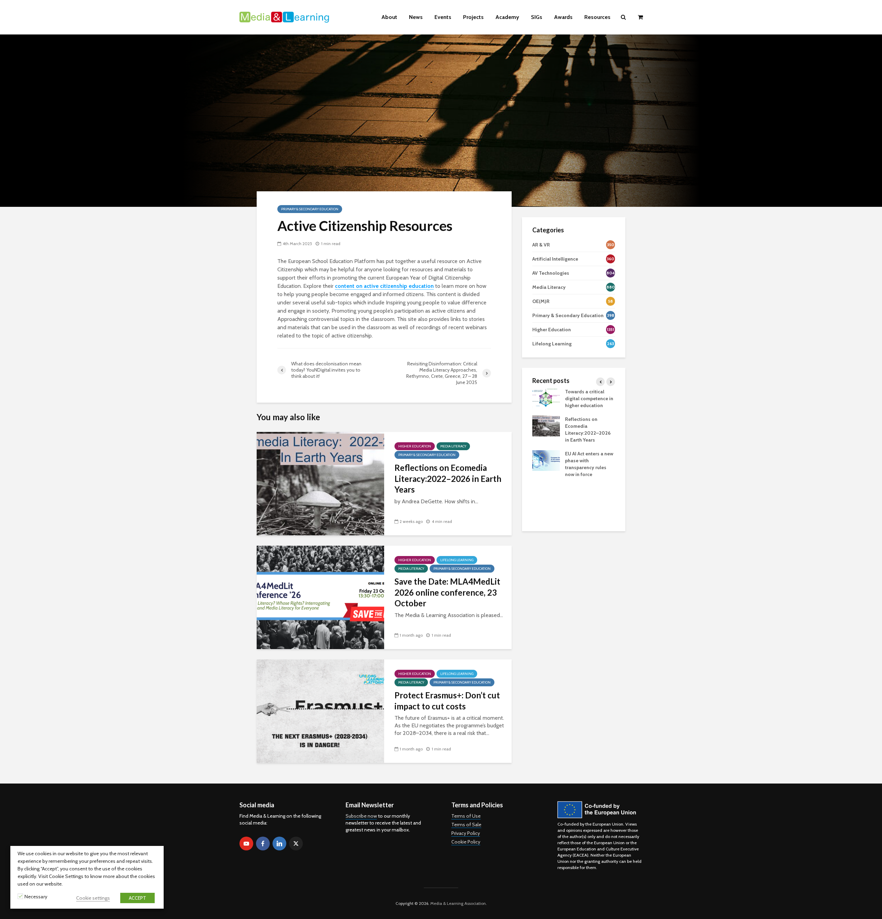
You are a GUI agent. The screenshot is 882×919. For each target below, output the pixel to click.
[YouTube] (246, 843)
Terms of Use (466, 816)
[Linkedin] (279, 843)
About (389, 17)
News (416, 17)
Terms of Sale (466, 824)
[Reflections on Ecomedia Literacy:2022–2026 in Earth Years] (320, 483)
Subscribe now (361, 816)
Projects (473, 17)
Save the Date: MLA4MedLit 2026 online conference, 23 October (447, 592)
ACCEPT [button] (137, 898)
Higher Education (414, 446)
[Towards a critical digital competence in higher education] (546, 398)
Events (442, 17)
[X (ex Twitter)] (296, 843)
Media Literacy (453, 446)
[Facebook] (263, 843)
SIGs (536, 17)
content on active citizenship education (384, 286)
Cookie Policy (465, 842)
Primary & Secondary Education (309, 209)
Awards (563, 17)
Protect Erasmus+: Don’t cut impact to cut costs (447, 700)
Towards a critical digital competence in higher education (589, 398)
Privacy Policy (465, 833)
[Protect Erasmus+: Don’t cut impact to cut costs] (320, 710)
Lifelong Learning (456, 560)
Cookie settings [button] (93, 898)
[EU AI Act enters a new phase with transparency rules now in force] (546, 460)
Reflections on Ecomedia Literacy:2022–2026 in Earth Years (447, 478)
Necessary (35, 896)
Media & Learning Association (458, 903)
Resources (597, 17)
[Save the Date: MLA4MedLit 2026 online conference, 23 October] (320, 597)
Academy (507, 17)
